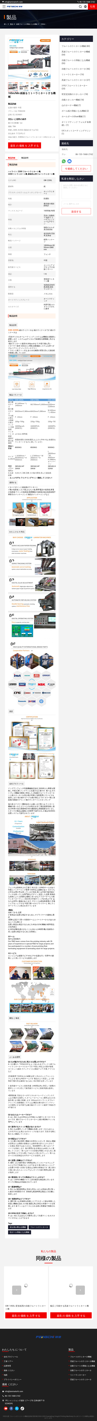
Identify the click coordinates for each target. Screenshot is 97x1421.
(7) (71, 105)
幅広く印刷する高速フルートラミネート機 (69, 1306)
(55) (76, 62)
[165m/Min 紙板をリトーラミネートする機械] (29, 59)
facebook (11, 1408)
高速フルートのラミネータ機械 (82, 1361)
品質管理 (7, 1366)
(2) (75, 111)
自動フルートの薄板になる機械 (26, 24)
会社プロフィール (11, 1357)
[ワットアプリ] (63, 161)
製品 (11, 24)
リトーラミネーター (78, 1375)
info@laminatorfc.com (14, 2)
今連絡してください (76, 168)
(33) (74, 87)
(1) (74, 116)
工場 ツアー (8, 1361)
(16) (73, 74)
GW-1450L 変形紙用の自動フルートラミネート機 (25, 1307)
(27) (76, 80)
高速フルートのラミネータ (80, 1379)
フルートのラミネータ (39, 1227)
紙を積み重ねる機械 (18, 1227)
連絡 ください (9, 1370)
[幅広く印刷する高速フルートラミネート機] (71, 1285)
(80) (76, 46)
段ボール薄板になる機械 (19, 1232)
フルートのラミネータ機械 (80, 1357)
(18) (75, 94)
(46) (76, 69)
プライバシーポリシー (12, 1379)
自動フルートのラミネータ (80, 1370)
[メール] (69, 161)
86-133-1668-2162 (87, 2)
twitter (17, 1408)
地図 (5, 1375)
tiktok (22, 1408)
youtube (6, 1408)
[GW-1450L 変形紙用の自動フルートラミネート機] (26, 1285)
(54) (76, 53)
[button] (48, 85)
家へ (5, 24)
